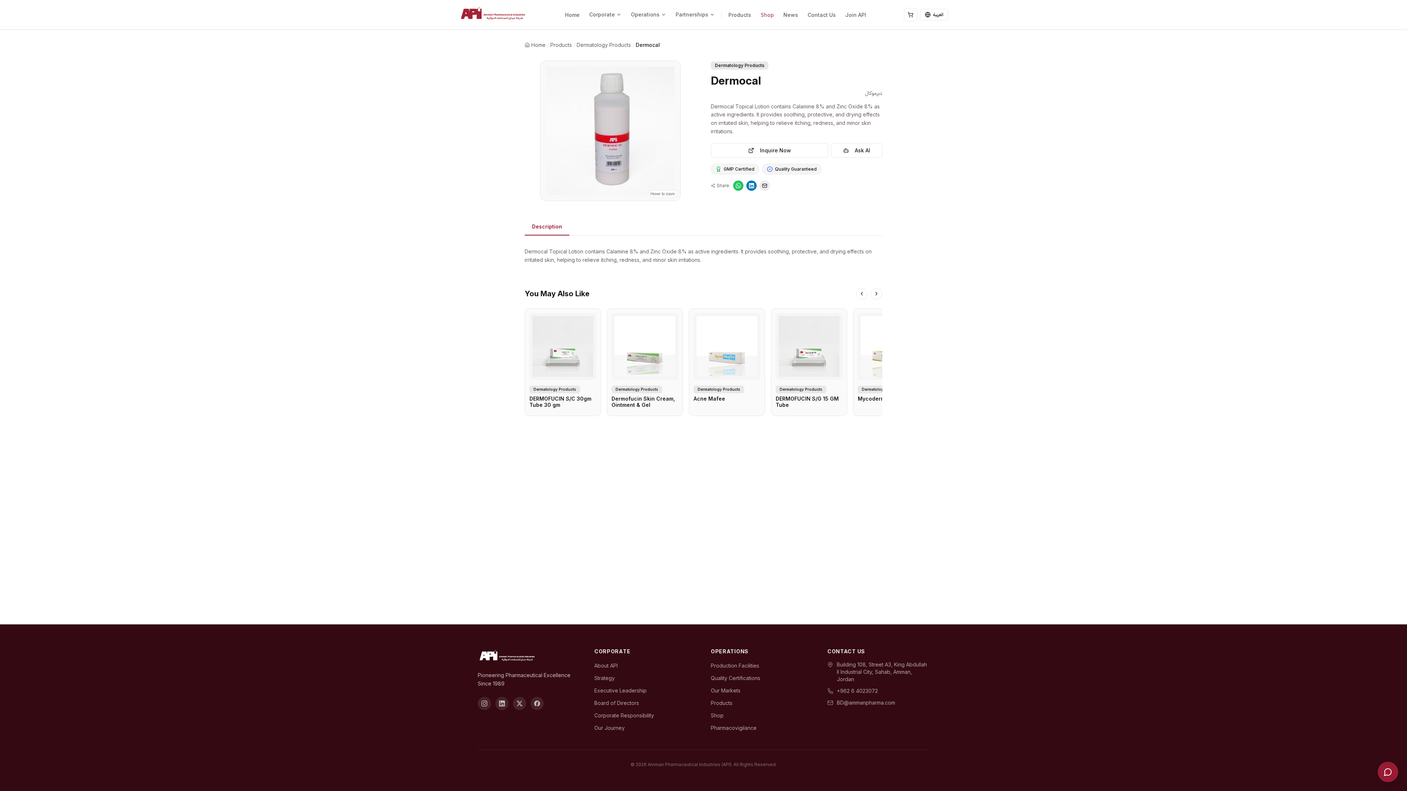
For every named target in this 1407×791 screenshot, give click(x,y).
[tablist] (703, 227)
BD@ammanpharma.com (866, 702)
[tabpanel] (703, 251)
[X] (519, 703)
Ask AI (862, 150)
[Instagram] (484, 703)
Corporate (602, 14)
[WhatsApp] (738, 186)
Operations (645, 14)
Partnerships (692, 14)
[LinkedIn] (751, 186)
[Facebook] (537, 703)
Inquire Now (775, 150)
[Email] (765, 186)
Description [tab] (547, 226)
